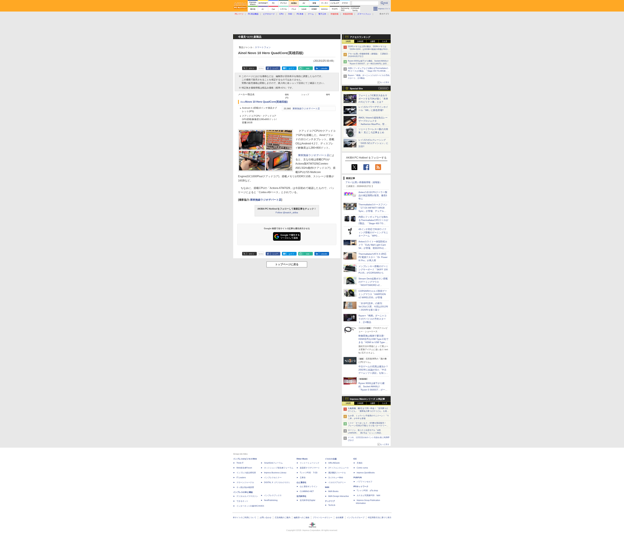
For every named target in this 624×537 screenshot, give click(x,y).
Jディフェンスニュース (338, 468)
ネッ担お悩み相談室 (245, 487)
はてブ (291, 68)
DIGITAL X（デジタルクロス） (277, 482)
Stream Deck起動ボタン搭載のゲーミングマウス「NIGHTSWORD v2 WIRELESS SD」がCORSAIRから (373, 285)
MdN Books (333, 491)
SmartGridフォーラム (273, 463)
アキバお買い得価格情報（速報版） (363, 182)
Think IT (239, 463)
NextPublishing (271, 500)
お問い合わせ (265, 517)
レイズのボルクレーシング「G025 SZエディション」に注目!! (373, 143)
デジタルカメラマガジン (247, 496)
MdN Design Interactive (338, 496)
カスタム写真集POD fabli (368, 495)
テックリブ (330, 501)
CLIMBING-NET (307, 491)
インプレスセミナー (273, 477)
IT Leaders (241, 477)
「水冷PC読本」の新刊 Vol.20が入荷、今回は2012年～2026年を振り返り (373, 306)
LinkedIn (324, 68)
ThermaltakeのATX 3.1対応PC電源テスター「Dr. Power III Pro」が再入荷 (373, 257)
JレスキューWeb (335, 477)
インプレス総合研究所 (246, 473)
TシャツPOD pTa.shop (367, 490)
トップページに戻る (287, 264)
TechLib (331, 505)
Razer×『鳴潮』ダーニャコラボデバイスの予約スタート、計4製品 (372, 318)
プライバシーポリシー (322, 517)
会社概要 (340, 517)
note (307, 68)
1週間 (372, 41)
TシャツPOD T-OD (309, 473)
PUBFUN (357, 477)
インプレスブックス (273, 495)
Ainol (242, 102)
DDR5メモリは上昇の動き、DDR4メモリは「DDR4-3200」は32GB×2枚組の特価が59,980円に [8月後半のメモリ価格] (369, 49)
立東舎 (303, 477)
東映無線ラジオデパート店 (306, 108)
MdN (327, 487)
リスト (261, 68)
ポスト (251, 68)
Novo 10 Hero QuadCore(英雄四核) (266, 101)
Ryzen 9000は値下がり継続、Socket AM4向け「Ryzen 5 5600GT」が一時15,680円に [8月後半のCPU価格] (368, 64)
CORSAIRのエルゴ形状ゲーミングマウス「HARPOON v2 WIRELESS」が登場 (372, 294)
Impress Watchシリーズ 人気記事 (367, 399)
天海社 (360, 463)
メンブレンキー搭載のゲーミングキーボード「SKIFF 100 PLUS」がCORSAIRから (373, 269)
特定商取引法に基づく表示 (379, 517)
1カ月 (384, 41)
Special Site (356, 88)
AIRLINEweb (334, 463)
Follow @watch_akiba (287, 212)
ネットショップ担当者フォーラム (278, 468)
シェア (275, 68)
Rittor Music (302, 459)
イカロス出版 (331, 459)
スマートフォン (263, 47)
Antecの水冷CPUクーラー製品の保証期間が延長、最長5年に (372, 195)
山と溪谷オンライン (308, 486)
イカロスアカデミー (337, 482)
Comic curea (362, 468)
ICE (355, 459)
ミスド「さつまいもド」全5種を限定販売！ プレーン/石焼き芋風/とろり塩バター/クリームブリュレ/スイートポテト (368, 426)
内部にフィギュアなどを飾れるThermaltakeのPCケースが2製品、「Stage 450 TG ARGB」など (368, 71)
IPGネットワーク (360, 486)
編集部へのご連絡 (301, 517)
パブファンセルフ (364, 481)
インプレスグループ (355, 517)
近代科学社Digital (307, 500)
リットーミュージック (309, 463)
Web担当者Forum (244, 468)
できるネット (242, 501)
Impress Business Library (275, 473)
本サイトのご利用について (244, 517)
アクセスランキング (360, 37)
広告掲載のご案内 (282, 517)
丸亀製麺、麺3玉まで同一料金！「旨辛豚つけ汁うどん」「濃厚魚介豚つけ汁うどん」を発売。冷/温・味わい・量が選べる (368, 411)
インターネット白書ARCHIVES (250, 506)
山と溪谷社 (301, 482)
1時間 (348, 41)
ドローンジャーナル (245, 482)
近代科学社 (301, 496)
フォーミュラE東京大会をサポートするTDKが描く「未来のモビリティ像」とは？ (373, 98)
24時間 (360, 41)
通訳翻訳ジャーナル (337, 473)
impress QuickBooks (366, 473)
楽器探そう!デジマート (310, 468)
